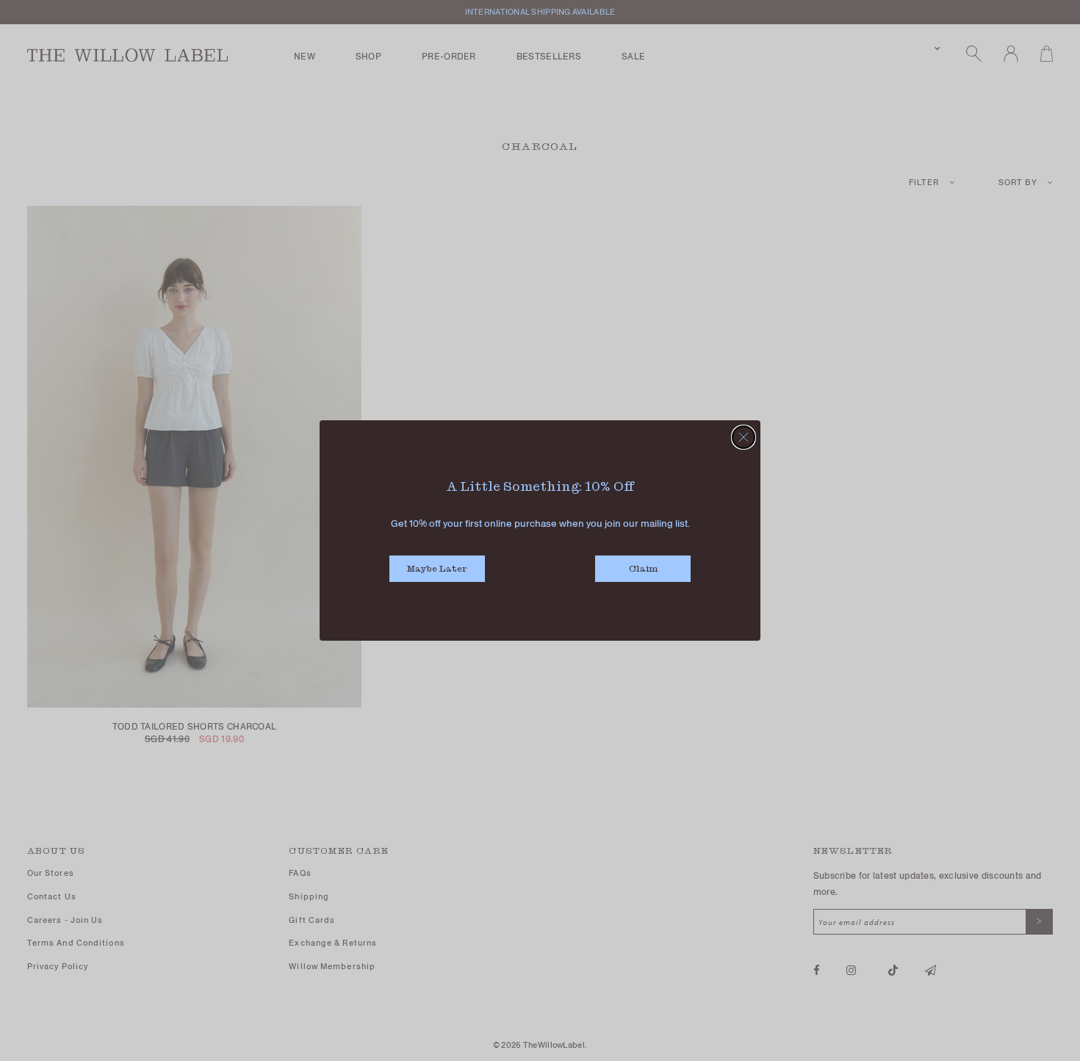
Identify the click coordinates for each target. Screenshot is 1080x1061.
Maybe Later (437, 568)
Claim (643, 568)
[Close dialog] (743, 437)
